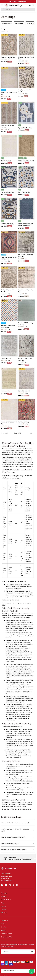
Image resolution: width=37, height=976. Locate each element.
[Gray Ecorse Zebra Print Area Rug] (26, 77)
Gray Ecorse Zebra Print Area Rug (25, 91)
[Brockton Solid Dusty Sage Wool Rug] (26, 310)
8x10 (19, 809)
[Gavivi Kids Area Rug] (26, 177)
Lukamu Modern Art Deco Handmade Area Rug (25, 224)
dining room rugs (28, 781)
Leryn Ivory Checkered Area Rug (9, 423)
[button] (34, 5)
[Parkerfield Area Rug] (26, 378)
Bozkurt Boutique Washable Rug (9, 93)
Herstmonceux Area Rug (8, 57)
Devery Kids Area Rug (7, 223)
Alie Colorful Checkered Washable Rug (8, 326)
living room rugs (10, 768)
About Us (4, 893)
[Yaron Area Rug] (9, 378)
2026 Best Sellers (6, 23)
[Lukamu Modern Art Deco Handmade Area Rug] (26, 209)
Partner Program (6, 899)
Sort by (3, 29)
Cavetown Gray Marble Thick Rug (25, 359)
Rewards (3, 906)
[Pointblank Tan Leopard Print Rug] (9, 113)
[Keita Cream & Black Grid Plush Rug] (26, 242)
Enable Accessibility (6, 937)
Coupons (3, 909)
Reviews (3, 896)
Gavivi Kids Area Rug (24, 192)
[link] (6, 433)
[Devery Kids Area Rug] (9, 209)
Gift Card (3, 913)
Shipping (3, 927)
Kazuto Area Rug (6, 160)
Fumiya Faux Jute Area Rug (26, 160)
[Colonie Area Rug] (9, 346)
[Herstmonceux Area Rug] (9, 44)
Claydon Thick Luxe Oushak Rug (26, 58)
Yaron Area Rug (5, 391)
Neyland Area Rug (23, 422)
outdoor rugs (19, 790)
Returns (3, 930)
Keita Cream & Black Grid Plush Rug (25, 255)
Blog (2, 903)
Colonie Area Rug (6, 358)
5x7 (13, 809)
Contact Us (4, 920)
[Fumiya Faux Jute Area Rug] (26, 146)
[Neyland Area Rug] (26, 409)
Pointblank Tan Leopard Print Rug (8, 126)
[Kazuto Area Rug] (9, 146)
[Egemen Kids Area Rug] (26, 113)
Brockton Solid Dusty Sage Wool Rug (26, 324)
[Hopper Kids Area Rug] (9, 177)
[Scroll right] (33, 23)
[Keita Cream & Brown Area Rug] (26, 277)
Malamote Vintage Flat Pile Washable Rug (9, 258)
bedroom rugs (15, 774)
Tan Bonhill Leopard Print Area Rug (8, 291)
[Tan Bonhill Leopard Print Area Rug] (9, 277)
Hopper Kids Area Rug (7, 192)
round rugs (28, 809)
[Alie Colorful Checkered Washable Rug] (9, 310)
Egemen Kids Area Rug (24, 128)
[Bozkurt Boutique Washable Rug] (9, 77)
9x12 (23, 809)
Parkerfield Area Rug (24, 391)
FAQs (2, 924)
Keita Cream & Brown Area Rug (26, 291)
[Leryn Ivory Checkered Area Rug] (9, 409)
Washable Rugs (19, 23)
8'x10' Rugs (30, 23)
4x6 (10, 809)
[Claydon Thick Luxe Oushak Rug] (26, 44)
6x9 (16, 809)
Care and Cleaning (6, 933)
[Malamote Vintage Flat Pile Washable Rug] (9, 242)
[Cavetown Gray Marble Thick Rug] (26, 346)
